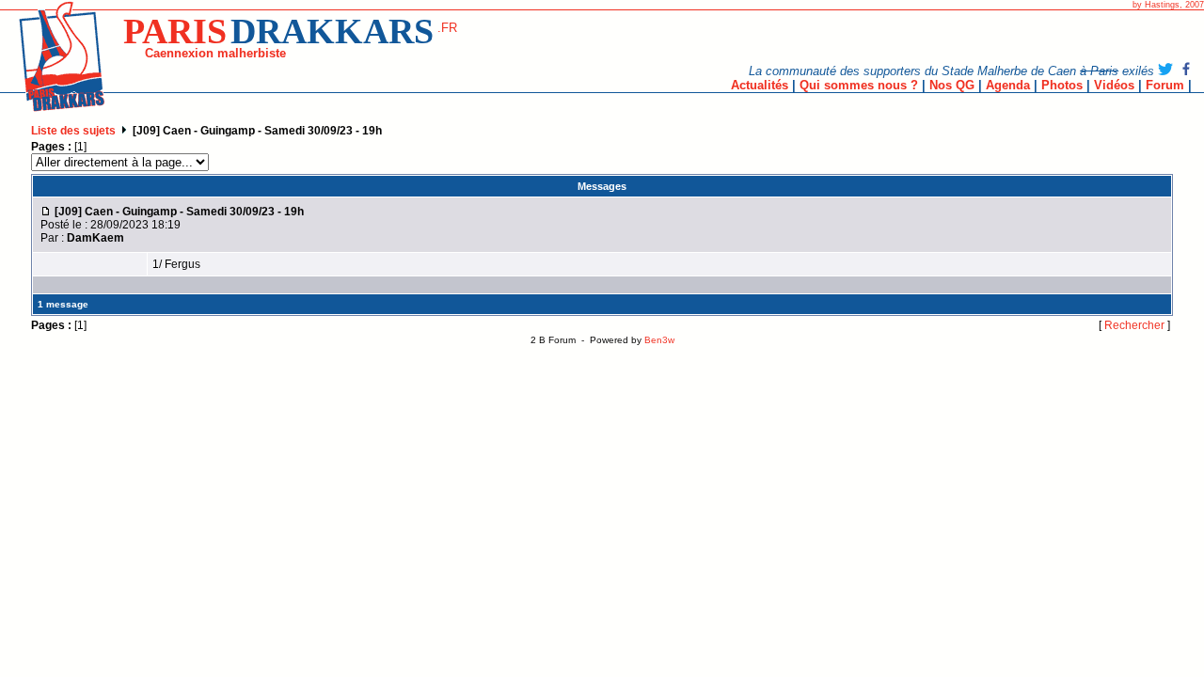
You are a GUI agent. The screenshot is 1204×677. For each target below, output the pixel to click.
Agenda (1008, 85)
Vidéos (1114, 85)
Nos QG (951, 85)
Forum (1165, 85)
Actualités (759, 85)
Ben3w (659, 340)
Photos (1062, 85)
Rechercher (1134, 325)
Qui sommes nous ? (859, 85)
